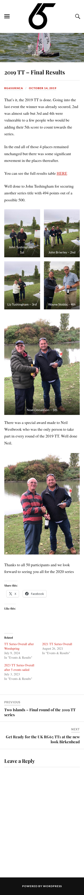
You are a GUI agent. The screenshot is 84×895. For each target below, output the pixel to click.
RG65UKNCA (13, 88)
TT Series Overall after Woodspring (19, 646)
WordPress (52, 886)
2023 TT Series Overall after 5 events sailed (19, 667)
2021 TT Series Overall (57, 644)
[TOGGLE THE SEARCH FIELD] (77, 16)
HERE (62, 173)
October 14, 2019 (42, 88)
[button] (22, 233)
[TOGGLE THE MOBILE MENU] (7, 16)
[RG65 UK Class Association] (42, 16)
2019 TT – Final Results (34, 72)
